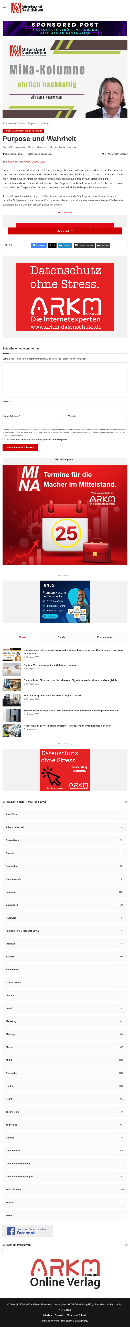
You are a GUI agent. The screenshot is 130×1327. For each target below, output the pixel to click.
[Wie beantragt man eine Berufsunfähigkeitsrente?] (12, 700)
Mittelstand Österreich (54, 1315)
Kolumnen (21, 123)
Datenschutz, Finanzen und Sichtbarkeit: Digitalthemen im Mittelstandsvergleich (70, 680)
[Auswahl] (4, 10)
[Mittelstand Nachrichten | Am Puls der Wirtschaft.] (27, 8)
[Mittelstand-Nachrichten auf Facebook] (28, 1236)
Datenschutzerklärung (71, 429)
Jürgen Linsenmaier (14, 154)
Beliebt (61, 637)
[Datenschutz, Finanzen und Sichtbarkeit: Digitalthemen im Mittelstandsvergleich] (12, 685)
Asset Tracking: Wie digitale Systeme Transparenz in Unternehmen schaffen (67, 725)
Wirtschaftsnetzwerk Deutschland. (71, 1321)
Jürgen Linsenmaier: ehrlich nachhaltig (23, 130)
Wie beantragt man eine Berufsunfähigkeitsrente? (52, 695)
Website (72, 416)
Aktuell (22, 637)
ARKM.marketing (65, 213)
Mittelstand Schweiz (77, 1315)
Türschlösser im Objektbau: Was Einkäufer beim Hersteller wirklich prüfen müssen (71, 710)
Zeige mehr (64, 231)
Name (6, 401)
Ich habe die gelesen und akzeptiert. (37, 439)
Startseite (10, 123)
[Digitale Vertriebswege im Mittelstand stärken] (12, 669)
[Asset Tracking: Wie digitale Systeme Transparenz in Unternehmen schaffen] (12, 730)
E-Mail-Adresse (11, 416)
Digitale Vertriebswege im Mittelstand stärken (50, 665)
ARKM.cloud (65, 1310)
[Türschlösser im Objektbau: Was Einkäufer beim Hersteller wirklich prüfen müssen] (12, 715)
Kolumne (13, 161)
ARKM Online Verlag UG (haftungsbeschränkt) (90, 1304)
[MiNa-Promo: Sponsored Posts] (65, 28)
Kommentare (104, 637)
